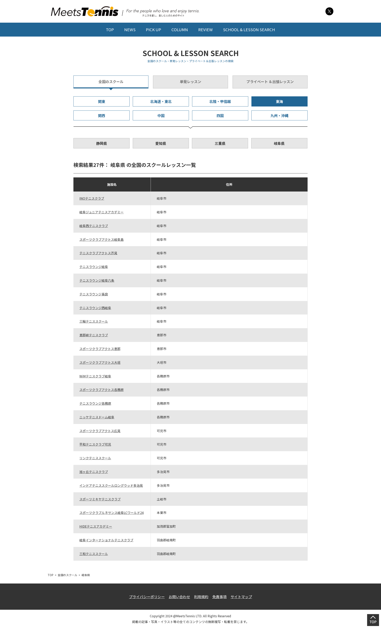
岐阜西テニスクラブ (93, 225)
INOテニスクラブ (91, 198)
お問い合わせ (179, 596)
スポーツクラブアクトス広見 (99, 430)
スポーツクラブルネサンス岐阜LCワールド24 (111, 512)
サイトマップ (241, 596)
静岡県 (101, 143)
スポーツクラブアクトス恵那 (99, 348)
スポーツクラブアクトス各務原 (101, 389)
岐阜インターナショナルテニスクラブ (106, 540)
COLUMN (179, 29)
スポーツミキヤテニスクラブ (100, 499)
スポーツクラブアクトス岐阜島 (101, 239)
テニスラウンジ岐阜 (93, 266)
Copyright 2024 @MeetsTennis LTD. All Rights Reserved (190, 615)
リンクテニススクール (95, 458)
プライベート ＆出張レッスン (270, 81)
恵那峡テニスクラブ (93, 335)
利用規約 (201, 596)
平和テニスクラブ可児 (95, 444)
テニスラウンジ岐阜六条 (96, 280)
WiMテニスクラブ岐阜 (95, 376)
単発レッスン (190, 81)
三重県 (220, 143)
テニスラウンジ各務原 (95, 403)
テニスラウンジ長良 (93, 294)
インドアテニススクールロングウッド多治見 (111, 485)
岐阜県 (279, 143)
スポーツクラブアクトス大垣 (99, 362)
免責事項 (219, 596)
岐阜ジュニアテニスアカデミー (101, 212)
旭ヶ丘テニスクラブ (93, 471)
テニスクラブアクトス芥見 (98, 253)
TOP (110, 29)
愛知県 (160, 143)
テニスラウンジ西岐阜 (95, 307)
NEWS (130, 29)
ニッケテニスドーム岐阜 (96, 417)
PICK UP (153, 29)
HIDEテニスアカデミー (95, 526)
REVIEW (205, 29)
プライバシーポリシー (147, 596)
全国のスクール (110, 81)
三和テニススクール (93, 553)
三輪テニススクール (93, 321)
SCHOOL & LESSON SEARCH (249, 29)
